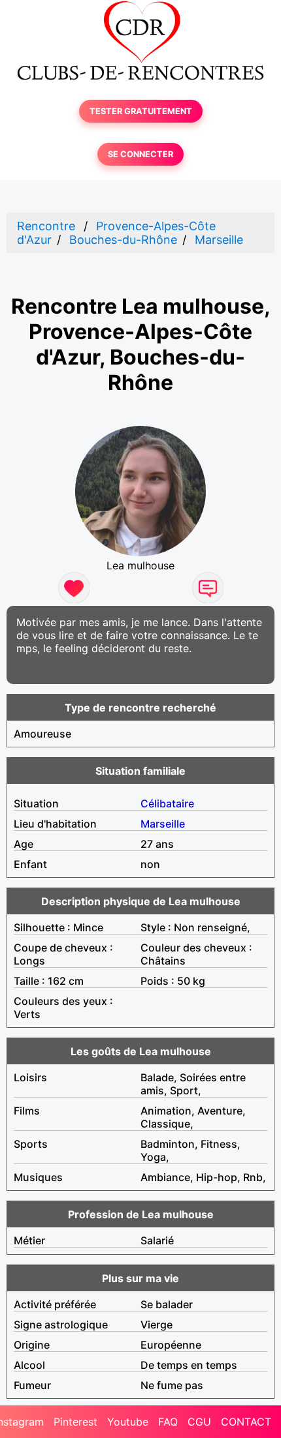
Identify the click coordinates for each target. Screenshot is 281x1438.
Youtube (127, 1421)
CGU (199, 1421)
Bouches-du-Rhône (123, 240)
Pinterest (75, 1421)
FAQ (168, 1421)
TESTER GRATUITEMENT (141, 111)
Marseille (219, 240)
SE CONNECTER (140, 154)
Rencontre (46, 226)
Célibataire (167, 803)
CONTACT (246, 1421)
